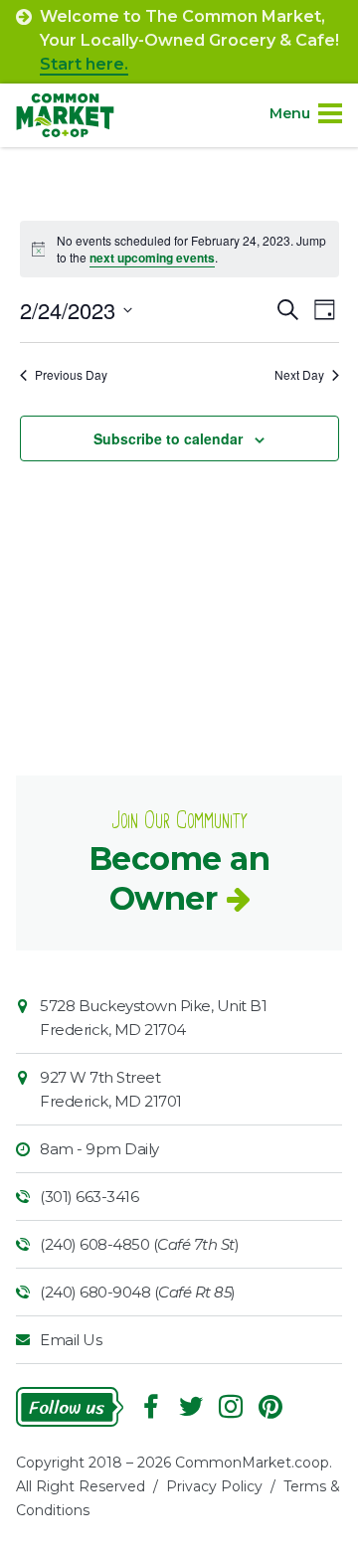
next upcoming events (152, 257)
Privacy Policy (214, 1486)
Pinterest (270, 1407)
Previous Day (71, 375)
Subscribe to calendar (168, 438)
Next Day (299, 375)
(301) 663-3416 (89, 1196)
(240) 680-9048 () (138, 1292)
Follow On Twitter (191, 1407)
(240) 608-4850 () (139, 1244)
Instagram (231, 1407)
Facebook (151, 1407)
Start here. (84, 64)
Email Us (70, 1339)
